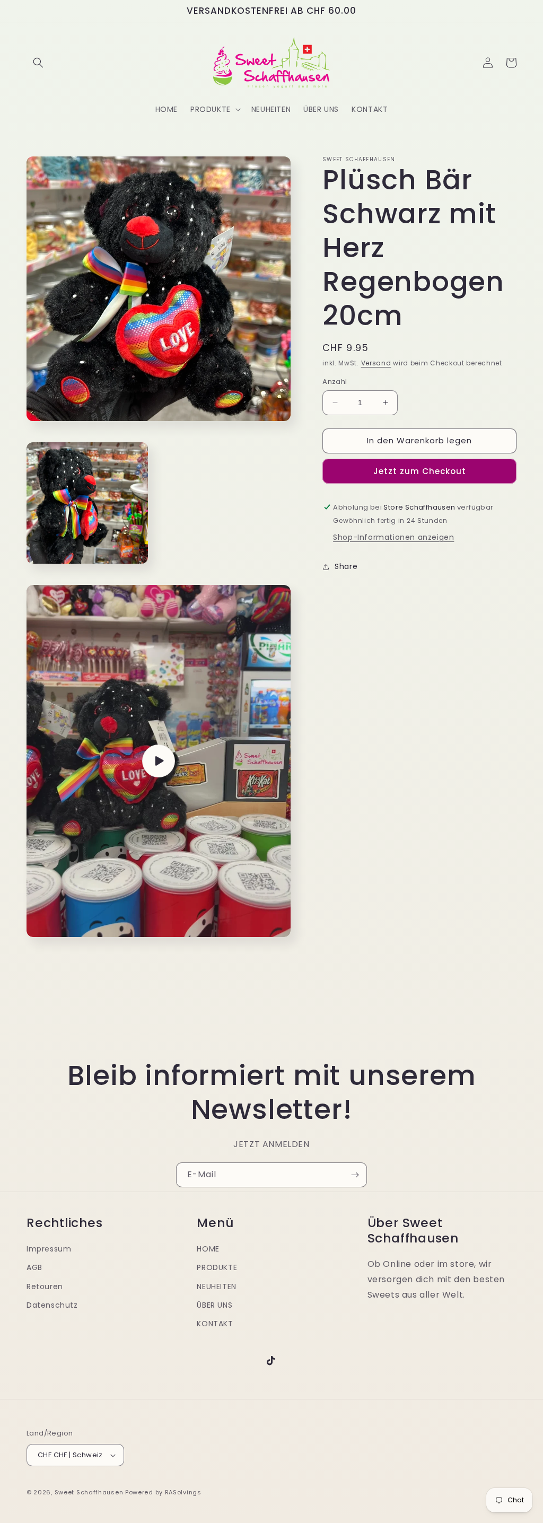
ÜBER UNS (214, 1305)
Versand (376, 362)
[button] (38, 62)
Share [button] (346, 566)
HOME (208, 1249)
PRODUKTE (217, 1267)
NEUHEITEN (216, 1286)
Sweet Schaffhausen (89, 1492)
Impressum (49, 1249)
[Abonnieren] (354, 1174)
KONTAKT (215, 1323)
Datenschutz (52, 1305)
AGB (34, 1267)
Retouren (45, 1286)
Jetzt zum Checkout (419, 471)
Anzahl (334, 382)
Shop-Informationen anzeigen (393, 537)
